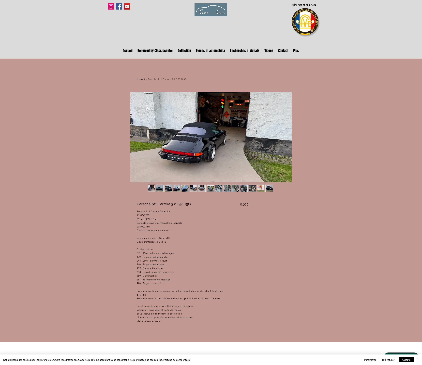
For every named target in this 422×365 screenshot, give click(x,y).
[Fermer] (418, 359)
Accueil (141, 79)
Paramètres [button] (370, 359)
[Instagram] (111, 6)
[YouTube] (127, 6)
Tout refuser (388, 359)
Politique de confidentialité (177, 359)
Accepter (406, 359)
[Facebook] (119, 6)
